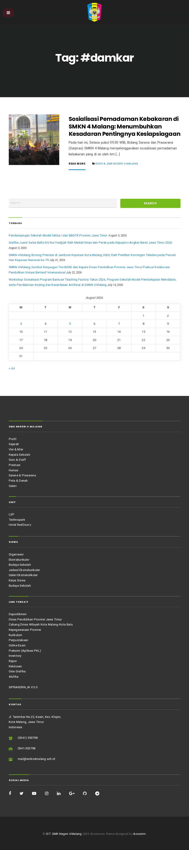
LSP (12, 514)
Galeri (13, 486)
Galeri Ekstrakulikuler (23, 575)
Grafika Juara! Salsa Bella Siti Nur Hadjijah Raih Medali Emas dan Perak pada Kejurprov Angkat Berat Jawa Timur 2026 (90, 242)
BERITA (100, 163)
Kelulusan (15, 666)
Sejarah (14, 444)
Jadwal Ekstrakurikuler (24, 570)
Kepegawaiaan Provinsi (25, 629)
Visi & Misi (16, 449)
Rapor (13, 661)
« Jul (12, 368)
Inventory (15, 655)
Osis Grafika (17, 671)
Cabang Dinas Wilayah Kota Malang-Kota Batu (41, 624)
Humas (13, 470)
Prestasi (15, 465)
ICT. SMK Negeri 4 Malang (64, 834)
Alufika (14, 676)
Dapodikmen (18, 614)
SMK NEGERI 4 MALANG (122, 163)
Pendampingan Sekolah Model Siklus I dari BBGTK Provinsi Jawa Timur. (58, 235)
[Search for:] (63, 203)
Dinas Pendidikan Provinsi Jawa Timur (35, 619)
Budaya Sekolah (20, 564)
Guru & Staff (17, 459)
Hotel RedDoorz (20, 524)
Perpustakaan (18, 640)
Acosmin (139, 834)
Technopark (17, 519)
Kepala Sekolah (19, 454)
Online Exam (17, 645)
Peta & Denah (18, 480)
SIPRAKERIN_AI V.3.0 (23, 687)
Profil (12, 439)
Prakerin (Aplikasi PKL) (25, 650)
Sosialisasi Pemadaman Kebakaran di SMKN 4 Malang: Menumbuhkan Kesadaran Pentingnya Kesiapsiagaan (124, 126)
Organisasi (16, 554)
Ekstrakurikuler (19, 559)
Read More (77, 163)
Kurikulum (15, 635)
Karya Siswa (17, 580)
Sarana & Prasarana (22, 475)
